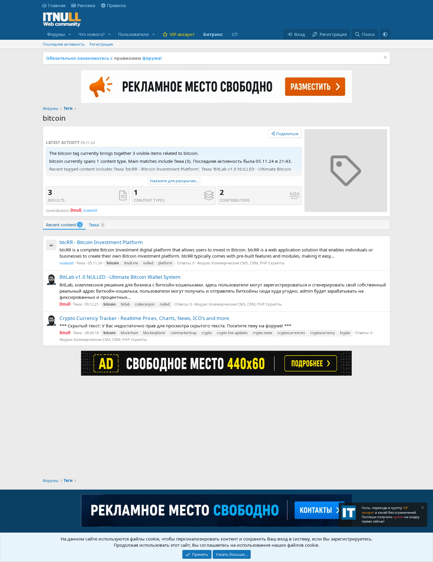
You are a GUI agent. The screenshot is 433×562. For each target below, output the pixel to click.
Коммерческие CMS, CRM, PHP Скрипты (248, 263)
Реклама (86, 5)
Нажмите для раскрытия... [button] (174, 180)
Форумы (56, 34)
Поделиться (287, 133)
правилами (127, 58)
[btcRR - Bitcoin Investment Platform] (51, 245)
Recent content (63, 225)
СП (235, 34)
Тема (96, 225)
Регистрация (101, 44)
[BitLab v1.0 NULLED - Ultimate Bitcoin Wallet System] (51, 279)
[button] (70, 34)
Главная (56, 5)
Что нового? (91, 34)
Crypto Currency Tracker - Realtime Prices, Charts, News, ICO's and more (144, 318)
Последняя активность (64, 44)
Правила (116, 5)
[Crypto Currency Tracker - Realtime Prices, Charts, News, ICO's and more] (51, 320)
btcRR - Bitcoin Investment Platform (101, 242)
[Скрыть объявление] (384, 58)
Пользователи (133, 34)
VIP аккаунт (182, 34)
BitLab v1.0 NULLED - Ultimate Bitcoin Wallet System (120, 276)
